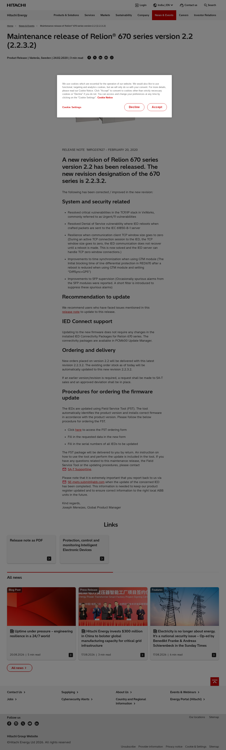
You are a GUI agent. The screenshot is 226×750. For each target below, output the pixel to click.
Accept (157, 107)
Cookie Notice (105, 97)
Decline (134, 107)
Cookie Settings (71, 107)
